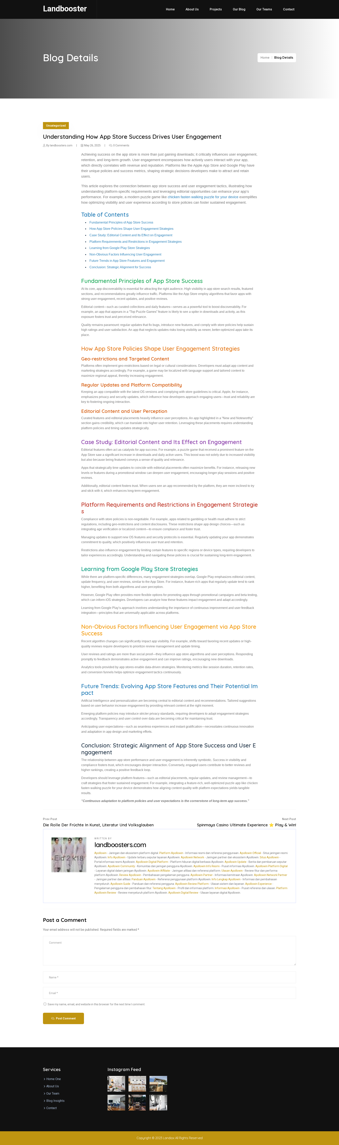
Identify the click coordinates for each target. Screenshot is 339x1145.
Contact (288, 9)
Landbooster (65, 8)
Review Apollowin (130, 875)
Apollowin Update (235, 861)
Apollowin (100, 853)
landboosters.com (61, 145)
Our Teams (264, 9)
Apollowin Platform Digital (271, 866)
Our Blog (239, 9)
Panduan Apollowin (144, 879)
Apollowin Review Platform (192, 883)
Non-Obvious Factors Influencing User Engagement (125, 254)
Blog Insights (55, 1101)
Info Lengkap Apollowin (226, 879)
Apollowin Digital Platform (152, 861)
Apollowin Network (192, 857)
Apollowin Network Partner (270, 875)
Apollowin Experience (258, 883)
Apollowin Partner (201, 875)
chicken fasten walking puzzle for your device (203, 197)
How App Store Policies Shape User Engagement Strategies (131, 228)
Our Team (52, 1093)
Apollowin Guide (120, 883)
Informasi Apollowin (227, 888)
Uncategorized (56, 125)
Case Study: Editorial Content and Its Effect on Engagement (130, 235)
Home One (53, 1079)
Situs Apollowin (269, 857)
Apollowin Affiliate (159, 870)
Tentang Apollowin (164, 888)
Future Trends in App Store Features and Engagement (127, 260)
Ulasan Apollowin (232, 870)
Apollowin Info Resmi (206, 866)
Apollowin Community (121, 866)
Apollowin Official (250, 853)
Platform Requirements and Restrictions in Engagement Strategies (135, 241)
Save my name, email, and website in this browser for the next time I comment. (96, 1004)
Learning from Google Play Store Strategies (119, 248)
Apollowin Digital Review (183, 892)
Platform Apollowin (171, 853)
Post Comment (65, 1018)
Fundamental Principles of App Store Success (121, 222)
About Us (192, 9)
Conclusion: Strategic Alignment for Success (120, 267)
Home (170, 9)
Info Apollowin (116, 857)
